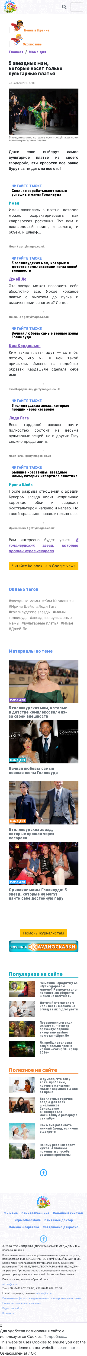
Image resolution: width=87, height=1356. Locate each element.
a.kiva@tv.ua (9, 1284)
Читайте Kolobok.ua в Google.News (43, 565)
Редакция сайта (12, 1308)
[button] (64, 7)
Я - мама (11, 1213)
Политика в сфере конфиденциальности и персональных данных (42, 1298)
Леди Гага (19, 417)
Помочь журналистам (43, 933)
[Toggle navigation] (76, 7)
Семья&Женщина (35, 1213)
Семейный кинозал (68, 1213)
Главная (16, 51)
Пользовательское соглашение (21, 1303)
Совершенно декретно (60, 1227)
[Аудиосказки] (43, 946)
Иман (68, 623)
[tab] (43, 1172)
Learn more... (69, 1347)
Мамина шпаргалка (24, 1227)
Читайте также (39, 189)
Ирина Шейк (22, 606)
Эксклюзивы (32, 44)
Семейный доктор (58, 1220)
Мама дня (37, 51)
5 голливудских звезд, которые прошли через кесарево (43, 545)
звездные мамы (25, 600)
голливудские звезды (31, 612)
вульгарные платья (41, 623)
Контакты (8, 1313)
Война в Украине (36, 30)
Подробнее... (55, 1336)
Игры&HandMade (27, 1220)
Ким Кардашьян (25, 345)
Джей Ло (17, 278)
